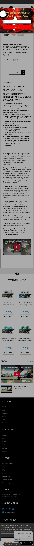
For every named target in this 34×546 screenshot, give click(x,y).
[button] (32, 9)
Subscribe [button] (17, 27)
